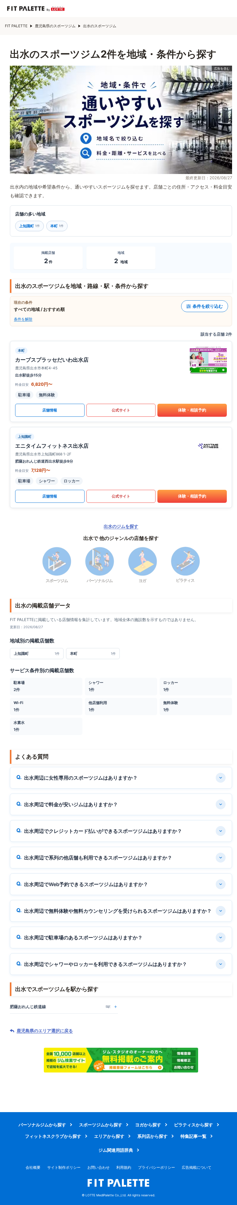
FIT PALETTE (16, 26)
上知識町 (29, 226)
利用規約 (123, 1167)
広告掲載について (196, 1167)
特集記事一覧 (193, 1136)
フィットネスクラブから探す (53, 1136)
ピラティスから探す (193, 1124)
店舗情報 (49, 410)
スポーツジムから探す (100, 1124)
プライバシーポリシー (156, 1167)
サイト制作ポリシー (64, 1167)
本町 (57, 226)
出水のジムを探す (121, 526)
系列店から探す (152, 1136)
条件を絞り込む (208, 306)
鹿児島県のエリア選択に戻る (45, 1031)
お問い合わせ (98, 1167)
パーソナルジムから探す (42, 1124)
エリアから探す (109, 1136)
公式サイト (121, 410)
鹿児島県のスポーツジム (55, 26)
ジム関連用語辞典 (115, 1150)
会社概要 (33, 1167)
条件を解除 (23, 319)
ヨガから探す (148, 1124)
